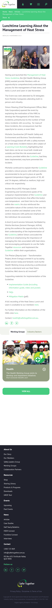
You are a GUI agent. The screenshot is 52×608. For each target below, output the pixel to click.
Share (5, 17)
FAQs (11, 292)
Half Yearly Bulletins (11, 527)
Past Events (8, 509)
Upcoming (8, 505)
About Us (8, 449)
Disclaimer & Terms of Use (32, 591)
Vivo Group (34, 602)
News (11, 12)
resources (17, 247)
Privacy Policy (15, 591)
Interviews (8, 538)
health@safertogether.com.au (25, 318)
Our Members (9, 458)
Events (7, 500)
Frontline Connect (11, 535)
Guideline (34, 156)
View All (26, 391)
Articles (17, 12)
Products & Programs (12, 487)
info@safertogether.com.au (14, 553)
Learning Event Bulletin (17, 147)
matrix (17, 204)
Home (5, 12)
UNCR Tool (8, 495)
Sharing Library (10, 483)
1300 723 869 (9, 549)
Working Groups (18, 331)
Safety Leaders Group (12, 462)
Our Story (7, 454)
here (36, 304)
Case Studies (9, 523)
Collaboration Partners (12, 469)
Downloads (8, 491)
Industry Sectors (34, 331)
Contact (7, 544)
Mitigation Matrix (16, 296)
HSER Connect (9, 531)
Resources (8, 475)
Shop (6, 480)
